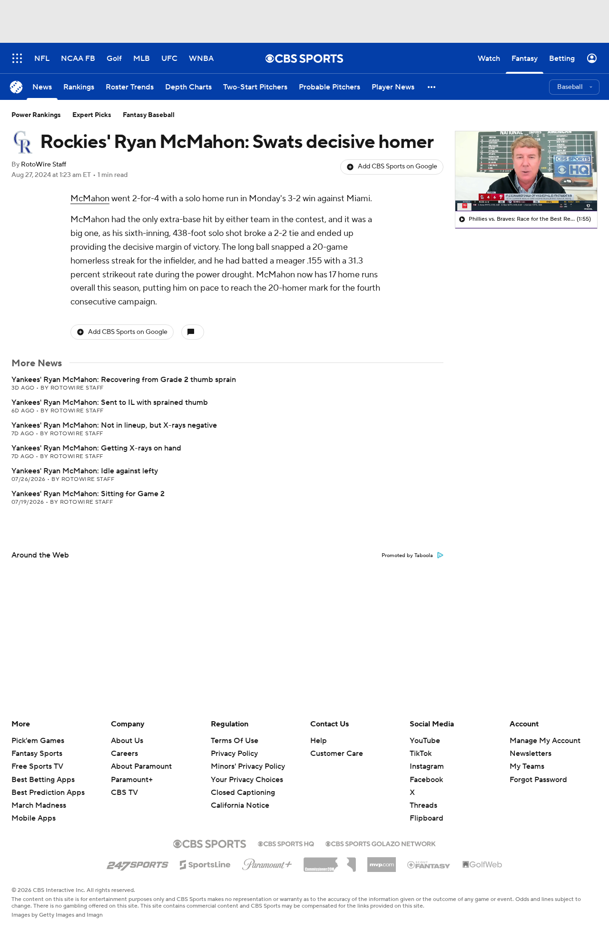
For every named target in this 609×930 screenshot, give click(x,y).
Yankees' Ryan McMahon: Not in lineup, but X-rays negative (114, 425)
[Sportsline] (205, 863)
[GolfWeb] (482, 865)
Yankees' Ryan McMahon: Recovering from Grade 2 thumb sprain (123, 379)
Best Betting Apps (43, 779)
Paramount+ (132, 779)
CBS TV (124, 792)
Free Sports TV (37, 766)
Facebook (426, 779)
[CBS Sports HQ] (286, 843)
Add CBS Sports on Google (397, 166)
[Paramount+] (267, 862)
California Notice (240, 796)
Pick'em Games (37, 740)
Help (318, 740)
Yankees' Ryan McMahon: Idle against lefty (84, 471)
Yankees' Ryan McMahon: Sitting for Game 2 (88, 494)
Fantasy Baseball (149, 115)
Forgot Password (538, 779)
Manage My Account (545, 740)
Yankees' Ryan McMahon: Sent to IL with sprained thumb (109, 402)
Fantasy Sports (36, 753)
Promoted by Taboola (407, 555)
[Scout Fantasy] (429, 864)
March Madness (38, 805)
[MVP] (381, 861)
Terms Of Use (234, 740)
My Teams (527, 766)
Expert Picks (91, 115)
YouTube (425, 740)
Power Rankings (36, 115)
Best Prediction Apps (48, 792)
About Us (127, 740)
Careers (124, 753)
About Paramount (141, 766)
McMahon (89, 198)
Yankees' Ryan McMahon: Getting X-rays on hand (96, 448)
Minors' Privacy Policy (248, 766)
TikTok (421, 753)
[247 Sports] (137, 863)
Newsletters (530, 753)
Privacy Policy (234, 753)
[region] (526, 171)
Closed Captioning (243, 783)
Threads (423, 805)
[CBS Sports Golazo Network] (380, 843)
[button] (432, 87)
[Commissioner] (330, 861)
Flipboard (426, 818)
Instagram (427, 766)
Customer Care (336, 753)
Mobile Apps (33, 818)
